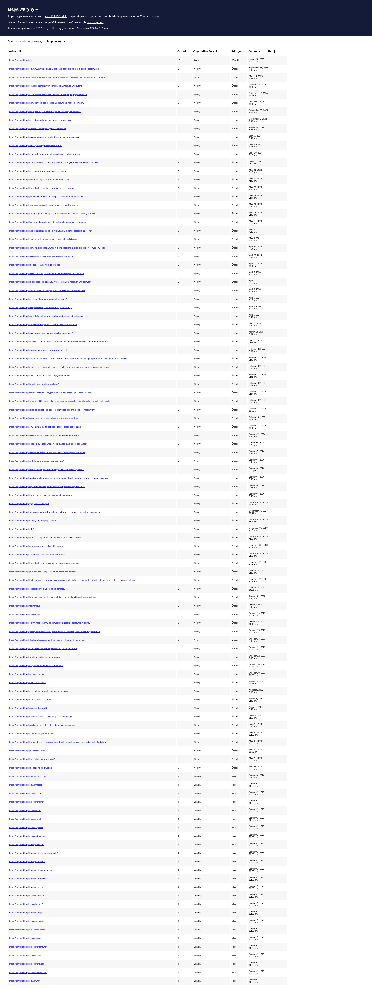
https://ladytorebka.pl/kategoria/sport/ (26, 844)
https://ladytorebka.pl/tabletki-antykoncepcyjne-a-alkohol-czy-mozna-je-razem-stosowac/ (51, 393)
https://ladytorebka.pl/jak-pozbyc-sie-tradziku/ (30, 768)
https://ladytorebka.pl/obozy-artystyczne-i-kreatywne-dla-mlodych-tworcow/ (45, 111)
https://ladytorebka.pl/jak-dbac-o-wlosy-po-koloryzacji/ (34, 265)
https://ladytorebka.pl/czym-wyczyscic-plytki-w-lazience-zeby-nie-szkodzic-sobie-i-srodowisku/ (54, 69)
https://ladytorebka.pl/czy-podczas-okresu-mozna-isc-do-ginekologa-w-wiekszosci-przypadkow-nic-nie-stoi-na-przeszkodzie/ (68, 358)
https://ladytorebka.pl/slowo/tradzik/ (25, 785)
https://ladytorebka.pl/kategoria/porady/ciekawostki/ (33, 853)
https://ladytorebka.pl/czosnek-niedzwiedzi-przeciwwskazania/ (38, 691)
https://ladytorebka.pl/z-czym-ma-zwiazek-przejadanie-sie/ (37, 554)
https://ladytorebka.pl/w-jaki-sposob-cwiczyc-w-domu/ (34, 657)
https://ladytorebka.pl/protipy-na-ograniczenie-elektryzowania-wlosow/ (42, 725)
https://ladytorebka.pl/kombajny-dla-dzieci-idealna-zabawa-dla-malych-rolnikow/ (46, 103)
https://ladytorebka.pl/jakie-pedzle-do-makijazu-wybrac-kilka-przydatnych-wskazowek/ (50, 282)
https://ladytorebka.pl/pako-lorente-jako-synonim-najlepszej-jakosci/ (41, 333)
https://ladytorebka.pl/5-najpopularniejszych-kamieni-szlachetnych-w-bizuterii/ (45, 86)
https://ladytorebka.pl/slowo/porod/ (25, 819)
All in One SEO (56, 16)
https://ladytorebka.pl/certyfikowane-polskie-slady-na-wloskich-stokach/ (43, 324)
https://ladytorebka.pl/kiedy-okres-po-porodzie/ (31, 733)
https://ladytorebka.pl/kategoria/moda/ (27, 861)
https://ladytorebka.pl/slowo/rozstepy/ (26, 921)
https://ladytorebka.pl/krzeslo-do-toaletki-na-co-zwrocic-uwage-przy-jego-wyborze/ (48, 94)
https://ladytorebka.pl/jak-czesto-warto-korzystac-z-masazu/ (37, 171)
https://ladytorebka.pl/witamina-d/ (24, 614)
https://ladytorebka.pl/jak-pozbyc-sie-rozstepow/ (32, 759)
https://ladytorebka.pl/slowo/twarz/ (25, 981)
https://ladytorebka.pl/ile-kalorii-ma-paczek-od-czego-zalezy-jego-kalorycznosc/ (46, 469)
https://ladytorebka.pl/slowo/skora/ (25, 793)
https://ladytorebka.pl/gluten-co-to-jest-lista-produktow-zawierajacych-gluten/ (45, 537)
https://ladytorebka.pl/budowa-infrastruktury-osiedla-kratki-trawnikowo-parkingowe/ (48, 222)
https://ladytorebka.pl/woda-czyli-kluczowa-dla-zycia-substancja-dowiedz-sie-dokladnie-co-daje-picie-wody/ (59, 401)
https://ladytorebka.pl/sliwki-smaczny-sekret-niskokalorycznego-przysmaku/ (45, 427)
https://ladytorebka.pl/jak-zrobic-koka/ (27, 751)
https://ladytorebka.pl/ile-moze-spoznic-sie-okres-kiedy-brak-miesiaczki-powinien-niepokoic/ (52, 597)
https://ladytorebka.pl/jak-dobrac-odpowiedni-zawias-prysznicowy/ (40, 120)
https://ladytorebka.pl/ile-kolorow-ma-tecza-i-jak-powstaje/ (36, 461)
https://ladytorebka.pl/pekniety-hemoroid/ (28, 708)
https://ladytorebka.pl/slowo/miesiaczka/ (28, 972)
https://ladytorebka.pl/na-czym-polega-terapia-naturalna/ (35, 145)
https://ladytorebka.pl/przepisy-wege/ (26, 674)
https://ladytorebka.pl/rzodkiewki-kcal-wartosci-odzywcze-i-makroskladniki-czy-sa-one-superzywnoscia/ (58, 478)
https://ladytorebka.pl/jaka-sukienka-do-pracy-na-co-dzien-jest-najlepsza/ (43, 572)
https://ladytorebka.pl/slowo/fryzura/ (26, 827)
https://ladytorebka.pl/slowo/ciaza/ (25, 955)
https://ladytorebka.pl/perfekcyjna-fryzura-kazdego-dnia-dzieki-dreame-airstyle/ (46, 196)
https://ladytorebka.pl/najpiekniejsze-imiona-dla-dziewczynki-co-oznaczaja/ (44, 137)
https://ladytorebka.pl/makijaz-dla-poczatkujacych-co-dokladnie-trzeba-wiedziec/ (47, 290)
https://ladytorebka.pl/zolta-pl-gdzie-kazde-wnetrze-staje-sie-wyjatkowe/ (43, 239)
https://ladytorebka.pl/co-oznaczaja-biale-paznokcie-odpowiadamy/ (40, 495)
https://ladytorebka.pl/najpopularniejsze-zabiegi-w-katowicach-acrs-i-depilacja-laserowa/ (50, 231)
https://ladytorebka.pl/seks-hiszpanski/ (27, 682)
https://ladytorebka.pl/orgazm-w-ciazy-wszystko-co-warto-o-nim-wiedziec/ (44, 418)
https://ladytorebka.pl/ (19, 60)
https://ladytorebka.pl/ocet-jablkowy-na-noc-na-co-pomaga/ (37, 589)
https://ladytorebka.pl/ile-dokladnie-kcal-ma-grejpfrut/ (34, 384)
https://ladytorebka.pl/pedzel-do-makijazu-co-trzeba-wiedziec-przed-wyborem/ (46, 316)
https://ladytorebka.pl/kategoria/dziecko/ (28, 878)
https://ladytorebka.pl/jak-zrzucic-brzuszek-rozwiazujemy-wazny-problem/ (44, 435)
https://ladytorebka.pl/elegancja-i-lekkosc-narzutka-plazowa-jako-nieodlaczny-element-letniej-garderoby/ (58, 77)
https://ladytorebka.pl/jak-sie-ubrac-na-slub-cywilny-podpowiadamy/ (41, 256)
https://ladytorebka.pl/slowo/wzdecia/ (26, 895)
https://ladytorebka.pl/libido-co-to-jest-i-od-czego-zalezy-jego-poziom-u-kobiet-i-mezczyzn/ (52, 410)
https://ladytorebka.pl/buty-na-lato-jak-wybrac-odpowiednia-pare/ (39, 179)
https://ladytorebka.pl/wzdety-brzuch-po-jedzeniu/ (32, 520)
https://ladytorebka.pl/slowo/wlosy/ (25, 938)
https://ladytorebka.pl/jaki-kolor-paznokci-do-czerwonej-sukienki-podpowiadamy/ (47, 452)
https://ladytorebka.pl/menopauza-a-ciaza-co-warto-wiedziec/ (38, 350)
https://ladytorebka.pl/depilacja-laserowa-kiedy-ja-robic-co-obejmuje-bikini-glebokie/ (48, 640)
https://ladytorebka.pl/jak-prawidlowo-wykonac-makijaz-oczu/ (38, 299)
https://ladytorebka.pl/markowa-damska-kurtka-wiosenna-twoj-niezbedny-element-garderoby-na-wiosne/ (58, 341)
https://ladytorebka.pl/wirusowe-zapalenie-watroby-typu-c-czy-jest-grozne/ (44, 205)
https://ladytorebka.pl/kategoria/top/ (25, 913)
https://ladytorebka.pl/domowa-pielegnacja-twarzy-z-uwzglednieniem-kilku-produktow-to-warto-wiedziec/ (58, 248)
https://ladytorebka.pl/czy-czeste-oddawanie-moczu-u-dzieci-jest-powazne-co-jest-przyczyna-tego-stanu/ (59, 367)
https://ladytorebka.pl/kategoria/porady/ (27, 776)
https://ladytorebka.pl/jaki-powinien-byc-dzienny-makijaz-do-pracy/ (40, 307)
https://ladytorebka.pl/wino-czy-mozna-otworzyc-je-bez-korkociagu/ (41, 716)
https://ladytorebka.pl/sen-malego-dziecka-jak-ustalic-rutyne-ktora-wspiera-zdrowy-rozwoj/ (52, 214)
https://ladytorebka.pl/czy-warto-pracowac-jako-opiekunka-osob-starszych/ (44, 154)
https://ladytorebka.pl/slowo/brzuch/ (26, 904)
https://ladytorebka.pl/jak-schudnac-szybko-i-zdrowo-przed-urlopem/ (41, 188)
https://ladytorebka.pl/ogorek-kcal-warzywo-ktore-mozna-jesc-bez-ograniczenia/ (47, 486)
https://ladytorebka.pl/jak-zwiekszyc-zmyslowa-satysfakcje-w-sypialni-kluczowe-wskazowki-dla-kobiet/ (57, 742)
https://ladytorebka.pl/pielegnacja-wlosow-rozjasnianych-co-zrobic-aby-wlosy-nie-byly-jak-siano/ (54, 631)
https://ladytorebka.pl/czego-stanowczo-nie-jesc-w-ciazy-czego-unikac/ (43, 648)
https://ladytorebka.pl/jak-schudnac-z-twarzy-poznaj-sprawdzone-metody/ (44, 563)
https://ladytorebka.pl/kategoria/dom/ (26, 887)
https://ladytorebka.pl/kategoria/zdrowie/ (28, 947)
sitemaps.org (96, 22)
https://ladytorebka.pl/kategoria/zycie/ (26, 964)
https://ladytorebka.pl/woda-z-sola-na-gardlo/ (30, 699)
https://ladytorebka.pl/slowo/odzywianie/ (27, 836)
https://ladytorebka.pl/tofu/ (21, 529)
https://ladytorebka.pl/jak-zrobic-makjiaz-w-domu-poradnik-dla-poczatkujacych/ (46, 273)
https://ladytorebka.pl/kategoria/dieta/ (26, 802)
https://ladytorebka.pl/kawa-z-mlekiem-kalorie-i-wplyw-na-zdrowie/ (40, 375)
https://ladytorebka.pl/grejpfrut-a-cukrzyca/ (29, 503)
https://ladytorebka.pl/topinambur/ (24, 606)
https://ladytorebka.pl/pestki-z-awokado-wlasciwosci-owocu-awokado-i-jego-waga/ (48, 444)
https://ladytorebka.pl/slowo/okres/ (25, 810)
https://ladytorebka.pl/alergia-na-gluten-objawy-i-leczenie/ (36, 546)
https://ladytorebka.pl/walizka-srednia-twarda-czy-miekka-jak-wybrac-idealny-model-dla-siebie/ (53, 162)
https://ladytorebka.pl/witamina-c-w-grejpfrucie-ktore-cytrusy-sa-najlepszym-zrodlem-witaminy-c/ (54, 512)
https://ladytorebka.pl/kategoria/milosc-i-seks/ (30, 870)
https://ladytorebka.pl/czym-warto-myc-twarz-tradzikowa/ (36, 665)
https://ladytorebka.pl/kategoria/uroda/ (27, 930)
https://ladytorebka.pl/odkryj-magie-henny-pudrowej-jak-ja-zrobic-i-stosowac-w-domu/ (49, 623)
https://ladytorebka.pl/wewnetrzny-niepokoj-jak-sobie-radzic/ (37, 128)
